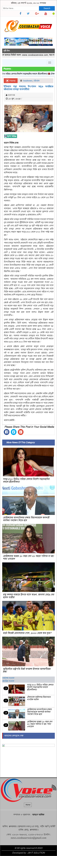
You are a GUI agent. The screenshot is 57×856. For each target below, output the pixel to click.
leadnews (28, 80)
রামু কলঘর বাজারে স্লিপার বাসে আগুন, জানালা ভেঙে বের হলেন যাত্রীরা (28, 596)
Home (12, 80)
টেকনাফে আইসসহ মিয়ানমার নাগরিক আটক (38, 698)
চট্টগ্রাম (37, 80)
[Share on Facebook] (6, 432)
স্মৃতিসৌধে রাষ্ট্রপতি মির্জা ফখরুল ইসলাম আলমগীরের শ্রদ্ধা (26, 670)
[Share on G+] (21, 432)
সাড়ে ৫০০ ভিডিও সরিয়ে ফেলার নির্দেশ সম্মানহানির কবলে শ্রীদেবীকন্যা (26, 480)
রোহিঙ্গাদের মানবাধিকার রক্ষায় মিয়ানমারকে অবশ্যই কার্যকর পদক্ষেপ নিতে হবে (26, 519)
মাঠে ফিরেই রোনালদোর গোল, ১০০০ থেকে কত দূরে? (27, 633)
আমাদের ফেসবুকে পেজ (13, 735)
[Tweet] (13, 432)
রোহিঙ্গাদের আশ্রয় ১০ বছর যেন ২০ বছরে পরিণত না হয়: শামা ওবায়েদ (28, 557)
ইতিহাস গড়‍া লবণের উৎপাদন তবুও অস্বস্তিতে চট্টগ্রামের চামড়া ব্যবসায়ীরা (28, 88)
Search (47, 8)
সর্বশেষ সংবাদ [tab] (8, 678)
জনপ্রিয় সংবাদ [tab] (8, 681)
